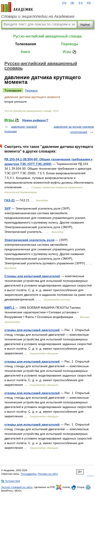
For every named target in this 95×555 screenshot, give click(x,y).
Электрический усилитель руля (29, 240)
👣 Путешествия (10, 481)
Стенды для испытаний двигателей (32, 276)
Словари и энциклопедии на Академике (37, 16)
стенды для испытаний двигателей (32, 330)
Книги (25, 52)
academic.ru (17, 7)
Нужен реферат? (35, 120)
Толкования (25, 44)
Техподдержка (28, 474)
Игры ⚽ (70, 52)
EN (64, 3)
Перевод (31, 90)
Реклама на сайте (48, 474)
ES (81, 3)
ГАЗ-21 (9, 200)
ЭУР (7, 208)
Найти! (85, 24)
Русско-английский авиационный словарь (47, 36)
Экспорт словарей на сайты (16, 487)
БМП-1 (9, 307)
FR (89, 3)
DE (72, 3)
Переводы (69, 44)
